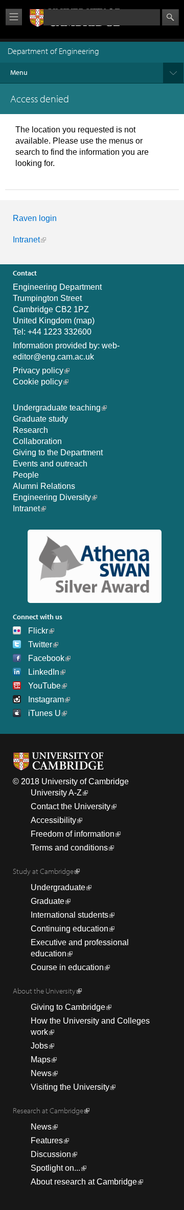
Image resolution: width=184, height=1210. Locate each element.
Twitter (40, 644)
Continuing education (69, 928)
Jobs (39, 1045)
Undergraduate (58, 887)
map (84, 320)
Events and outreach (50, 463)
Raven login (35, 218)
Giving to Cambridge (68, 1007)
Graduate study (40, 419)
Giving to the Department (58, 452)
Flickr (38, 630)
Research (30, 430)
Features (47, 1140)
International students (69, 915)
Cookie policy (37, 381)
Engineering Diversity (52, 497)
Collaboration (37, 441)
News (41, 1073)
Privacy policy (38, 370)
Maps (41, 1059)
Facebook (46, 658)
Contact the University (70, 806)
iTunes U (44, 713)
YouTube (44, 685)
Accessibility (53, 820)
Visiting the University (70, 1087)
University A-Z (56, 792)
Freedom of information (72, 834)
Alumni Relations (44, 486)
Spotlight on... (55, 1168)
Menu (19, 72)
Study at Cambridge (43, 871)
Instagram (46, 699)
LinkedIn (43, 672)
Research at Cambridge (48, 1110)
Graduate (47, 901)
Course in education (67, 967)
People (26, 475)
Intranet (26, 239)
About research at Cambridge (84, 1181)
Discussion (51, 1154)
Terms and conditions (69, 847)
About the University (44, 991)
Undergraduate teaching (57, 407)
